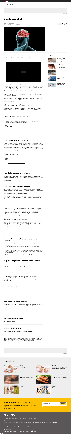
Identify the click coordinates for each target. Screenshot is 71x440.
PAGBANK (23, 1)
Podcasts (15, 426)
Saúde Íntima (58, 4)
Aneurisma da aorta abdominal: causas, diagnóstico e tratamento (26, 254)
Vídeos (12, 426)
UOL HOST (19, 1)
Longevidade (34, 422)
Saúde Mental (52, 4)
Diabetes (6, 123)
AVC (24, 266)
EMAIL (66, 1)
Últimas (19, 4)
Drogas (23, 422)
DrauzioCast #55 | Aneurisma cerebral (16, 163)
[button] (58, 24)
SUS (58, 422)
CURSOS (27, 1)
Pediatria (39, 422)
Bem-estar (46, 4)
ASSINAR (63, 403)
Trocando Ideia (27, 426)
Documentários (21, 426)
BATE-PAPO (61, 1)
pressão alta (6, 95)
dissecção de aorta (24, 99)
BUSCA (55, 1)
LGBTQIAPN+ (28, 422)
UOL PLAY (31, 1)
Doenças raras (39, 4)
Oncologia (43, 422)
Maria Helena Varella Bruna (9, 23)
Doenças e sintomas (31, 4)
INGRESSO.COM (13, 1)
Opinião (23, 4)
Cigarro (6, 125)
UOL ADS (35, 1)
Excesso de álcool (8, 126)
